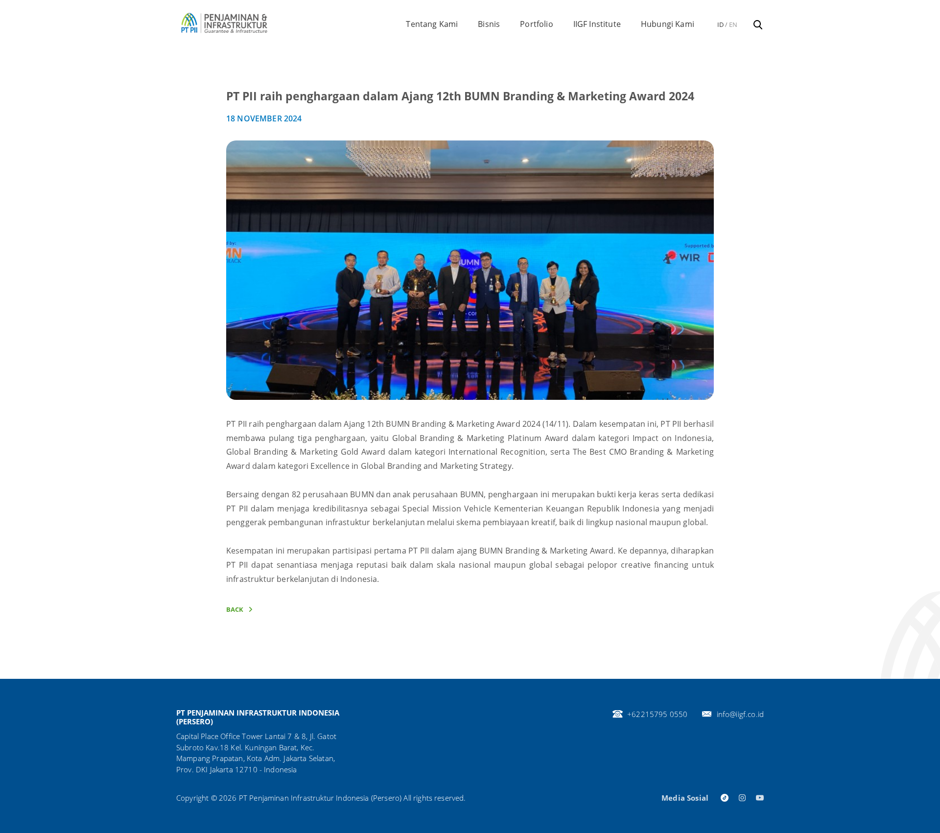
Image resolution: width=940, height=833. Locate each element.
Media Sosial (684, 798)
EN (733, 24)
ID (720, 24)
